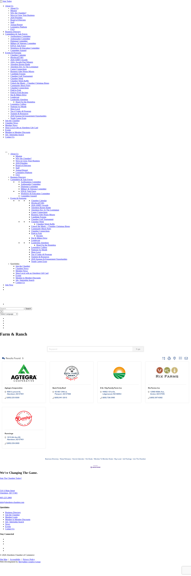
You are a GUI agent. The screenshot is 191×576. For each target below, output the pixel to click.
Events (8, 130)
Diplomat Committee (19, 41)
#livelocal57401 (17, 57)
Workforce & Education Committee (24, 48)
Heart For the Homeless (25, 102)
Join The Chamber (139, 459)
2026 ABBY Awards (19, 60)
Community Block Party (20, 85)
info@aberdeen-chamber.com (12, 502)
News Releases (65, 459)
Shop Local (15, 109)
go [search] (139, 349)
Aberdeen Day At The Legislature (24, 67)
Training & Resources (19, 113)
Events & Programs (13, 53)
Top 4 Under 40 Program (20, 111)
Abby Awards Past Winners (21, 62)
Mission (13, 10)
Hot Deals (89, 459)
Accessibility (15, 559)
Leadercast (14, 97)
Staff (12, 22)
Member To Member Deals (103, 459)
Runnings (9, 433)
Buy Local (117, 459)
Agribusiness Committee (20, 36)
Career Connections (18, 69)
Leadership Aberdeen (19, 99)
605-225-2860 (6, 498)
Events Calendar (78, 459)
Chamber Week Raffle (19, 81)
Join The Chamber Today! (11, 478)
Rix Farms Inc (154, 388)
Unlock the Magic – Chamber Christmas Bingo (29, 83)
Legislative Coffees (18, 104)
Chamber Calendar (18, 55)
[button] (3, 358)
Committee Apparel (18, 50)
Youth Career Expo (18, 118)
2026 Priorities (16, 18)
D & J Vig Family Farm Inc (111, 388)
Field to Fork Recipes (19, 92)
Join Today (7, 1)
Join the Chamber (12, 121)
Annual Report (16, 25)
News (7, 524)
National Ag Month (18, 106)
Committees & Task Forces (16, 34)
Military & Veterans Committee (23, 43)
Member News (11, 125)
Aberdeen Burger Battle (20, 64)
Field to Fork (15, 90)
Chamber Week (16, 78)
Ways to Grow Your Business (22, 15)
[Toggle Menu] (6, 152)
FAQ (12, 29)
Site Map (3, 559)
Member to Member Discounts (17, 132)
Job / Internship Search (14, 135)
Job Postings (127, 459)
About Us (9, 6)
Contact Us (9, 137)
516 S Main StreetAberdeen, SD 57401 (9, 492)
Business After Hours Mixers (22, 71)
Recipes (39, 236)
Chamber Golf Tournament (21, 76)
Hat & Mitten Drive (18, 95)
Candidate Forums (17, 74)
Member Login (11, 517)
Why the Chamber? (18, 13)
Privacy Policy (29, 559)
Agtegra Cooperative (13, 388)
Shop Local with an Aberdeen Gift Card (21, 128)
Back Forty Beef (59, 388)
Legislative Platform (18, 27)
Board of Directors (18, 20)
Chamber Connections (19, 88)
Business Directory (13, 32)
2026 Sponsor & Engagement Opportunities (28, 116)
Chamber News (11, 123)
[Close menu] (1, 1)
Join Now (9, 285)
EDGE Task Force (18, 46)
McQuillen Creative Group (29, 562)
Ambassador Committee (20, 39)
